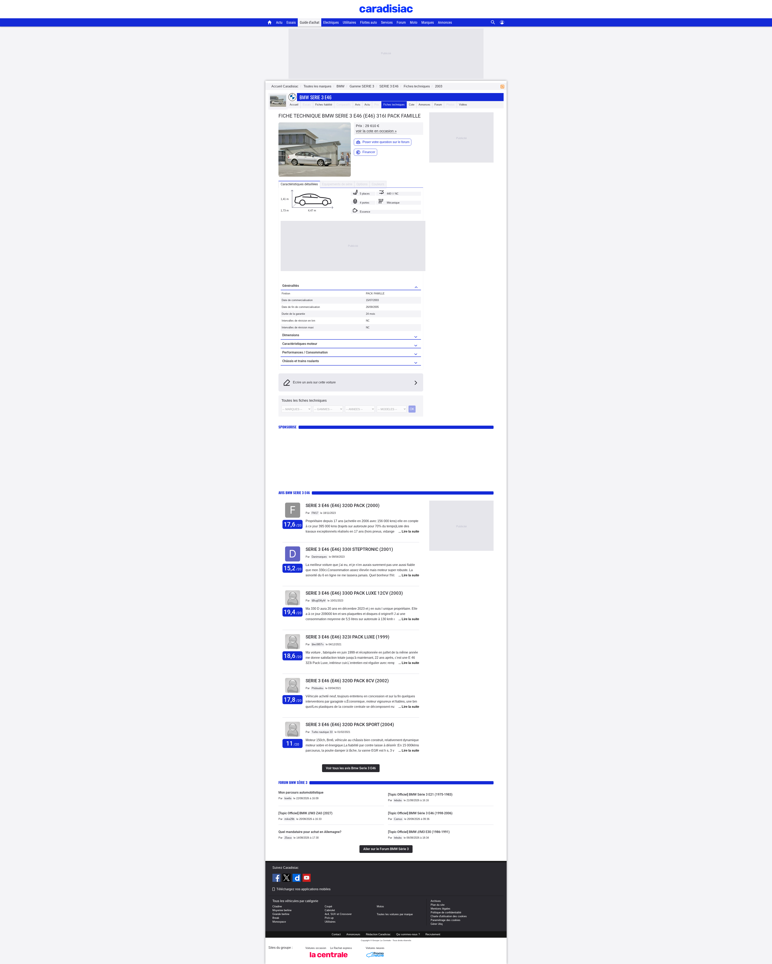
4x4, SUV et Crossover (338, 914)
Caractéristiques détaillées (299, 184)
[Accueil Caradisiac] (269, 22)
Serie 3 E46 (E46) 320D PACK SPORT (350, 724)
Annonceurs (353, 934)
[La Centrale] (329, 958)
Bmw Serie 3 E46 (316, 97)
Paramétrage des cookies (445, 920)
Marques (427, 22)
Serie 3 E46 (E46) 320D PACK (343, 505)
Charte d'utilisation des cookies (449, 916)
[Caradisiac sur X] (287, 878)
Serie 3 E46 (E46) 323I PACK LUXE (347, 636)
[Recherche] (493, 22)
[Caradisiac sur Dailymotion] (297, 878)
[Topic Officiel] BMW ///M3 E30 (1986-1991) (419, 832)
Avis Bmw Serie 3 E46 (294, 492)
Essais (291, 22)
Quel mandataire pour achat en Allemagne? (309, 832)
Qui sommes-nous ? (408, 934)
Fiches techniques (394, 104)
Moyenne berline (282, 910)
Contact (336, 934)
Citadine (277, 906)
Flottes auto (368, 22)
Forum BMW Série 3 (292, 782)
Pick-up (329, 917)
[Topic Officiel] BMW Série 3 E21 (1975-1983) (420, 794)
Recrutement (432, 934)
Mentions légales (440, 908)
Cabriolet (330, 910)
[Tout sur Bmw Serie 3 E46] (278, 105)
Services (387, 22)
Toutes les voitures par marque (395, 914)
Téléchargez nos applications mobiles (303, 889)
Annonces (445, 22)
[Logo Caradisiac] (386, 16)
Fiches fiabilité (323, 104)
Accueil (294, 104)
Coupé (328, 906)
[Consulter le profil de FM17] (292, 517)
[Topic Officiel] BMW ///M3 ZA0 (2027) (305, 813)
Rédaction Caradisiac (378, 934)
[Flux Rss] (503, 86)
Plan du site (438, 904)
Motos (380, 906)
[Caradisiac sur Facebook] (276, 878)
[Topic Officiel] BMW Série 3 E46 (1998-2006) (420, 813)
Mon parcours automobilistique (300, 792)
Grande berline (280, 914)
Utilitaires (349, 22)
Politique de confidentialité (446, 912)
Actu (279, 22)
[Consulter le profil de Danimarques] (292, 561)
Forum (401, 22)
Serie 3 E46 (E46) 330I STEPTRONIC (349, 549)
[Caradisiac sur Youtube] (307, 878)
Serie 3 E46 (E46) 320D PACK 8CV (347, 680)
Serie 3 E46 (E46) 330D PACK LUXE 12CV (354, 593)
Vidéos (463, 104)
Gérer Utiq (436, 923)
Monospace (279, 921)
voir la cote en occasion (376, 131)
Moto (413, 22)
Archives (436, 901)
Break (275, 917)
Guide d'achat (309, 22)
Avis (357, 104)
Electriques (331, 22)
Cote (411, 104)
